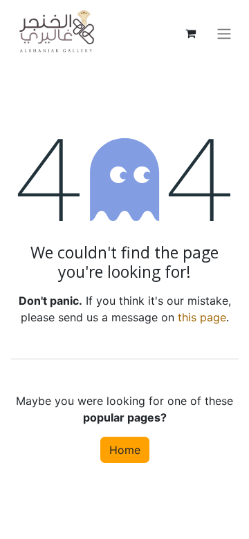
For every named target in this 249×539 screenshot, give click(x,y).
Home (124, 450)
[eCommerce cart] (190, 33)
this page (202, 317)
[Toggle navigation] (224, 33)
